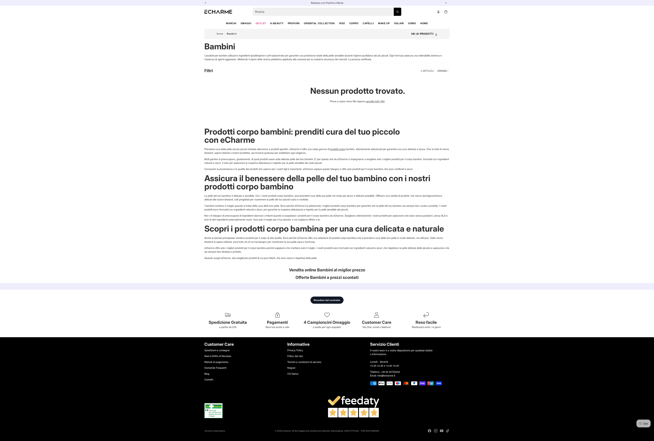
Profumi (294, 23)
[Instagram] (436, 431)
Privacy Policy (295, 350)
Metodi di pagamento (216, 361)
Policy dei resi (295, 356)
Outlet (261, 23)
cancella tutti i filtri (375, 101)
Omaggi (246, 23)
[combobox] (327, 12)
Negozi (291, 367)
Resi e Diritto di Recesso (217, 356)
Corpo (354, 23)
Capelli (368, 23)
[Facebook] (429, 431)
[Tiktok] (448, 431)
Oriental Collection (319, 23)
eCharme (286, 430)
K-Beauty (277, 23)
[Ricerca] (397, 12)
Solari (399, 23)
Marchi (231, 23)
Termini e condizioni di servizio (304, 361)
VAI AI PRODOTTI (424, 34)
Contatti (208, 379)
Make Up (384, 23)
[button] (443, 71)
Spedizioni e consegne (217, 350)
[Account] (438, 11)
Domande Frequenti (215, 367)
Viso (342, 23)
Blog (206, 373)
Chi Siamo (292, 373)
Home (424, 23)
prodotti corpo (337, 149)
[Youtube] (442, 431)
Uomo (412, 23)
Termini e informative (214, 431)
